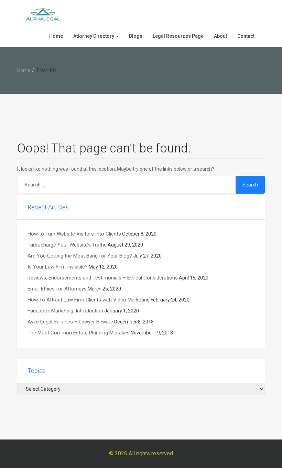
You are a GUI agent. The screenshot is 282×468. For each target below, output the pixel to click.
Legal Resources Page (178, 36)
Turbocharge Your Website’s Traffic (67, 245)
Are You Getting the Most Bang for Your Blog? (80, 256)
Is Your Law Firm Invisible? (58, 267)
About (220, 36)
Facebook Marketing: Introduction (65, 311)
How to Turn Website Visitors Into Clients (74, 234)
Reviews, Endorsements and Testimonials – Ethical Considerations (103, 278)
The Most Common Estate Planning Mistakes (79, 333)
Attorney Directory (94, 36)
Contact (245, 36)
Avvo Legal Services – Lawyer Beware (70, 322)
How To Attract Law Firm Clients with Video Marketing (89, 300)
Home (56, 36)
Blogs (135, 36)
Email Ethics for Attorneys (57, 289)
